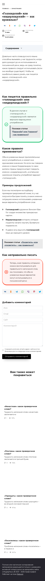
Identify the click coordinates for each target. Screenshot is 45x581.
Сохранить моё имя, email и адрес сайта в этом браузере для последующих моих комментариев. (23, 350)
